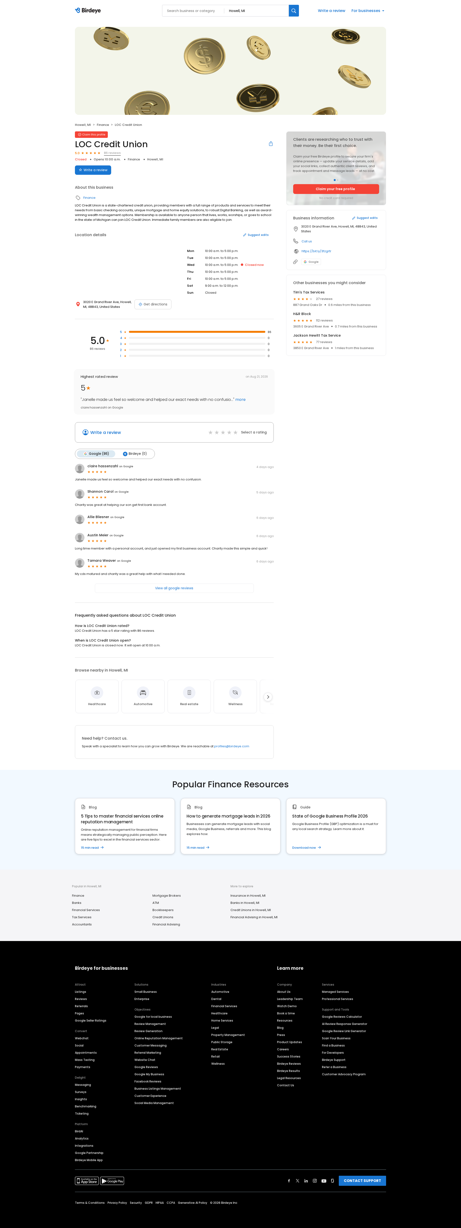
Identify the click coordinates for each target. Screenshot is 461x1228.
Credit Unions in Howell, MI (250, 910)
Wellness (218, 1064)
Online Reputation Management (158, 1038)
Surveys (80, 1092)
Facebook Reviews (147, 1081)
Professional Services (337, 999)
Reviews (81, 999)
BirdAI (79, 1131)
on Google (126, 466)
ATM (155, 903)
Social (79, 1045)
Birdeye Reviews (289, 1064)
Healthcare (219, 1013)
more (240, 399)
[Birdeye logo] (89, 10)
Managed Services (335, 992)
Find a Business (333, 1045)
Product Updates (289, 1042)
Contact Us (285, 1085)
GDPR (149, 1203)
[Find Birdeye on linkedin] (306, 1181)
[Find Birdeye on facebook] (289, 1181)
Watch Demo (287, 1006)
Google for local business (153, 1017)
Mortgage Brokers (166, 895)
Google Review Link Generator (344, 1031)
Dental (216, 999)
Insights (81, 1099)
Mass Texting (85, 1060)
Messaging (83, 1085)
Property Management (228, 1035)
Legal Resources (289, 1078)
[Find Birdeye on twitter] (297, 1181)
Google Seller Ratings (90, 1020)
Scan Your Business (336, 1038)
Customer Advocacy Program (344, 1074)
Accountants (82, 924)
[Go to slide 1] (335, 180)
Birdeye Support (334, 1060)
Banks (76, 903)
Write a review (331, 10)
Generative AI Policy (192, 1203)
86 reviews (112, 153)
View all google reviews (174, 588)
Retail (215, 1056)
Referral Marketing (147, 1053)
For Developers (333, 1053)
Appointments (86, 1053)
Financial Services (86, 910)
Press (281, 1035)
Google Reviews (146, 1067)
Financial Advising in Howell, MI (254, 917)
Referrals (81, 1006)
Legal (215, 1028)
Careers (283, 1049)
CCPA (171, 1203)
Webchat (82, 1038)
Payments (82, 1067)
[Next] (268, 697)
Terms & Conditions (90, 1203)
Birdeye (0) (138, 453)
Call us (307, 241)
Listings (80, 992)
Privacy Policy (117, 1203)
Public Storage (221, 1042)
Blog (280, 1028)
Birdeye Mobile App (89, 1160)
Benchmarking (85, 1106)
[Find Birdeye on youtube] (323, 1181)
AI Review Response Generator (344, 1024)
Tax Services (81, 917)
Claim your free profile (335, 189)
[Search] (294, 11)
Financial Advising (166, 924)
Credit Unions (162, 917)
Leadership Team (290, 999)
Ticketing (82, 1113)
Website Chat (144, 1060)
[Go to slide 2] (337, 180)
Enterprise (141, 999)
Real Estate (219, 1049)
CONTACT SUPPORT (362, 1180)
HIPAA (160, 1203)
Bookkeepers (163, 910)
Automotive (220, 992)
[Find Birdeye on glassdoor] (332, 1181)
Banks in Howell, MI (244, 903)
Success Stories (288, 1056)
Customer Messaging (150, 1045)
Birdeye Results (288, 1071)
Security (136, 1203)
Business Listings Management (157, 1089)
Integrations (84, 1146)
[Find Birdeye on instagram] (315, 1181)
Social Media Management (154, 1103)
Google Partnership (89, 1153)
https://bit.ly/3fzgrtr (316, 251)
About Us (284, 992)
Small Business (145, 992)
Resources (284, 1020)
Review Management (150, 1024)
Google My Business (149, 1074)
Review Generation (148, 1031)
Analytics (82, 1138)
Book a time (286, 1013)
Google (313, 262)
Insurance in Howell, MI (248, 895)
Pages (79, 1013)
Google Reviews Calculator (342, 1017)
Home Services (222, 1020)
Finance (103, 125)
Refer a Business (334, 1067)
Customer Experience (150, 1096)
